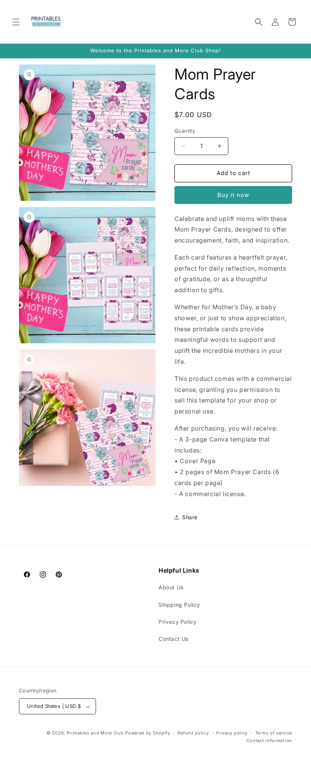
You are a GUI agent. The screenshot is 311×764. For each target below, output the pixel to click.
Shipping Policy (179, 604)
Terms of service (273, 733)
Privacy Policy (177, 621)
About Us (171, 587)
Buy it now (233, 195)
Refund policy (193, 733)
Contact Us (173, 639)
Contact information (269, 740)
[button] (16, 22)
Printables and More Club (95, 733)
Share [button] (190, 517)
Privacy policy (232, 733)
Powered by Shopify (147, 733)
